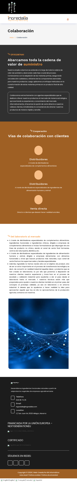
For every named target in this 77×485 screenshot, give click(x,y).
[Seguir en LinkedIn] (27, 462)
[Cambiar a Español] (15, 7)
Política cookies (34, 475)
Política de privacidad (50, 475)
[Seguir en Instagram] (15, 462)
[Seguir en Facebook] (10, 462)
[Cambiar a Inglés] (9, 8)
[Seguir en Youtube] (21, 462)
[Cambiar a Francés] (12, 7)
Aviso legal (23, 475)
